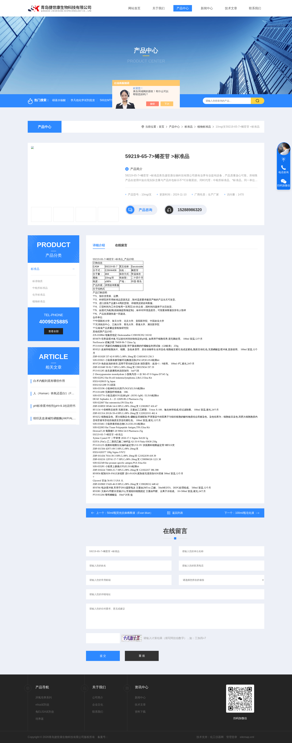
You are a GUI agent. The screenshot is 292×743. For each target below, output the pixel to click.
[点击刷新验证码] (131, 638)
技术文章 (231, 8)
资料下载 (140, 711)
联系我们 (255, 8)
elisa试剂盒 (42, 704)
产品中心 (183, 8)
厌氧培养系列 (43, 697)
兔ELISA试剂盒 (44, 711)
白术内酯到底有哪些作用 (49, 380)
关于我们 (158, 8)
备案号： (103, 737)
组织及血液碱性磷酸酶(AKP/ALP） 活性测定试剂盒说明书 (54, 418)
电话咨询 (283, 172)
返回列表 (177, 512)
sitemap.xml (247, 737)
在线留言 (121, 245)
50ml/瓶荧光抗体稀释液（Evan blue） (130, 512)
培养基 (39, 718)
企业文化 (97, 704)
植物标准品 (204, 126)
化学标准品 (38, 294)
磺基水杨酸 (59, 100)
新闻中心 (207, 8)
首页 (161, 126)
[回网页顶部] (283, 159)
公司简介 (97, 697)
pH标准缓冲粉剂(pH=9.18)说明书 (54, 405)
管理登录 (231, 737)
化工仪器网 (217, 737)
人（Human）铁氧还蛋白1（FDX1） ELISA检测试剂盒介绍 (54, 393)
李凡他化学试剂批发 (83, 100)
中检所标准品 (40, 287)
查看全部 (53, 331)
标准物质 (37, 281)
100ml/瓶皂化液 (244, 512)
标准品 (189, 126)
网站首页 (134, 8)
